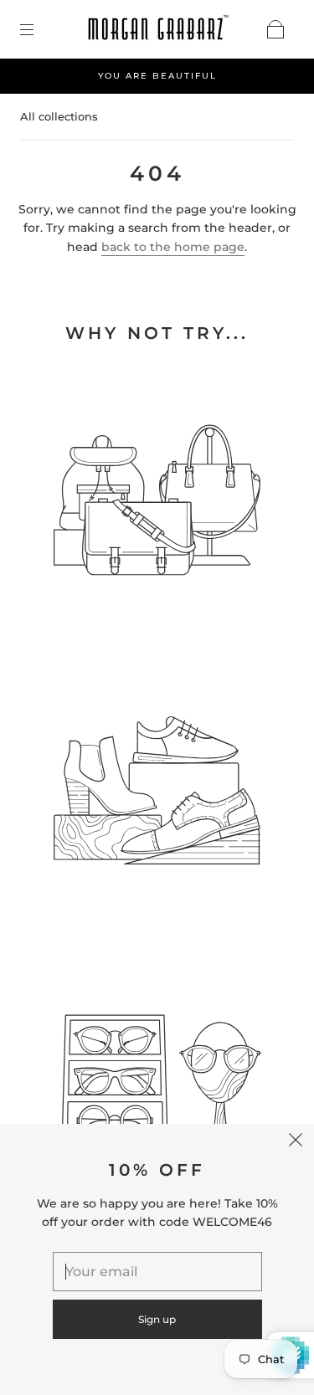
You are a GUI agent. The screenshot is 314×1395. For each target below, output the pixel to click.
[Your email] (157, 1272)
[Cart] (275, 29)
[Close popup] (295, 1142)
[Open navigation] (38, 29)
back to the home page (173, 246)
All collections (59, 116)
